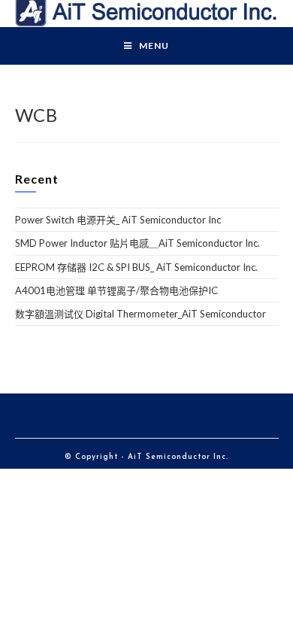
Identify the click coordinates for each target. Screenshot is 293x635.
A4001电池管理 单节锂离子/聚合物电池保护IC (116, 290)
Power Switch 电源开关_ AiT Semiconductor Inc (118, 220)
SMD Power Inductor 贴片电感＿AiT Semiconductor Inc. (137, 243)
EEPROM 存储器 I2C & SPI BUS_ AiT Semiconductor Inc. (136, 267)
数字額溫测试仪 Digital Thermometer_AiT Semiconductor (140, 314)
